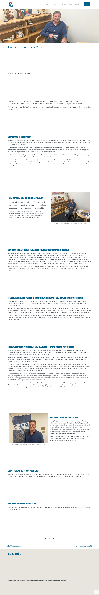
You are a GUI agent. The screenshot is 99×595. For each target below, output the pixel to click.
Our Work (54, 4)
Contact (76, 4)
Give (87, 4)
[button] (45, 538)
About (47, 4)
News (70, 4)
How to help (63, 4)
